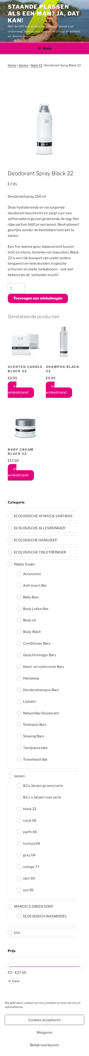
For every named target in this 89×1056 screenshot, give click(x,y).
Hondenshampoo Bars (41, 690)
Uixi (17, 933)
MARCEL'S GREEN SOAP (33, 906)
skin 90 (29, 878)
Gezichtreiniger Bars (39, 655)
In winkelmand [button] (18, 389)
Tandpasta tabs (35, 748)
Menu (47, 48)
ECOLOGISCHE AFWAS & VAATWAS (43, 516)
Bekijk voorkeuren (44, 1045)
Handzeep (31, 678)
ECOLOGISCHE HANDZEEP (35, 540)
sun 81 (28, 890)
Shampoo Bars (35, 725)
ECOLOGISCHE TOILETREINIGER (40, 552)
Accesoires (32, 574)
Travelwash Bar (35, 759)
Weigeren (44, 1032)
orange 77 (31, 867)
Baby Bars (31, 597)
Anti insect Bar (35, 586)
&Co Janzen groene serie (43, 786)
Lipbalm (29, 702)
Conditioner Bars (36, 643)
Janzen (23, 65)
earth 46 (30, 832)
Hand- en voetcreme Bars (43, 667)
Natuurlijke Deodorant (41, 713)
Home (12, 65)
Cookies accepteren (44, 1020)
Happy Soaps (24, 564)
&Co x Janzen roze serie (42, 797)
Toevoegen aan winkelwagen (38, 298)
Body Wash (32, 632)
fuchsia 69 (31, 844)
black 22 (36, 65)
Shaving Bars (33, 736)
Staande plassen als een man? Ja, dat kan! (44, 13)
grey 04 (29, 855)
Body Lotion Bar (36, 609)
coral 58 (29, 820)
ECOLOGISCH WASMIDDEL (45, 916)
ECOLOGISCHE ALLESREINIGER (39, 528)
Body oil (29, 620)
